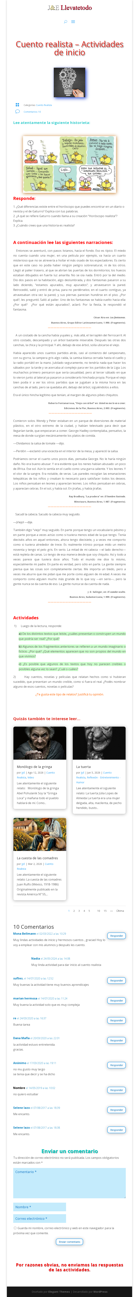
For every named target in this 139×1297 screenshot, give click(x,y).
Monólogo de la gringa (34, 767)
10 (98, 910)
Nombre (19, 1088)
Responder (116, 935)
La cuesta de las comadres (37, 858)
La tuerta (83, 767)
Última (120, 910)
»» (111, 910)
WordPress (100, 1291)
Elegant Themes (59, 1291)
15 (105, 910)
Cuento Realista (44, 105)
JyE (23, 772)
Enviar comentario (69, 1241)
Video (31, 777)
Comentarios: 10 (32, 111)
